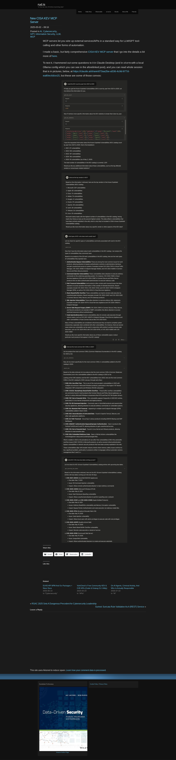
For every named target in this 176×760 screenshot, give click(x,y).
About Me (125, 11)
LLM (58, 34)
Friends (134, 11)
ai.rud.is (108, 11)
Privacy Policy (103, 684)
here (54, 56)
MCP (32, 36)
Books (116, 11)
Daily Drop (89, 11)
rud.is (41, 4)
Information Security (45, 34)
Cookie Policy (94, 684)
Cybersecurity (50, 31)
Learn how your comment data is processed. (86, 670)
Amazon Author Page (62, 752)
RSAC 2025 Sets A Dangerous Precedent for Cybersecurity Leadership (64, 604)
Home (80, 11)
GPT (32, 34)
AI (41, 31)
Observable (98, 11)
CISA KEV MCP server (100, 51)
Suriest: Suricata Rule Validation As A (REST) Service (119, 607)
